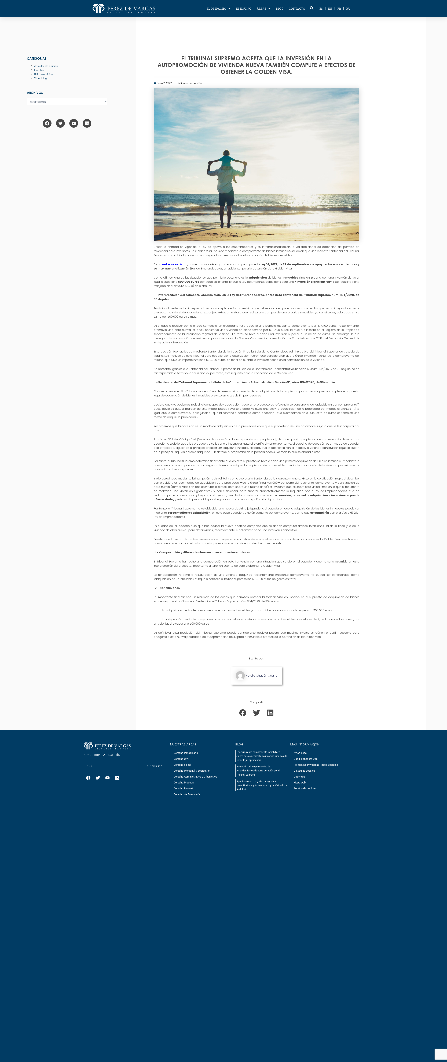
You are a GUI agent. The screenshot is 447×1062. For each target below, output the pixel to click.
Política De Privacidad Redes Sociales (316, 764)
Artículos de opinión (190, 83)
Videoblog (40, 78)
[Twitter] (60, 123)
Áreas (261, 8)
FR (339, 8)
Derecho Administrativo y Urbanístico (195, 776)
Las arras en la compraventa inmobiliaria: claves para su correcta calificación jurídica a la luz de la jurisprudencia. (261, 756)
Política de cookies (305, 788)
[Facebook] (47, 123)
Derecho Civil (181, 758)
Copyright (299, 776)
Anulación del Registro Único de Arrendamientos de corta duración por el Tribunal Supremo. (258, 770)
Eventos (38, 70)
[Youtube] (73, 123)
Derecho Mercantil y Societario (192, 770)
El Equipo (243, 8)
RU (348, 8)
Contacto (297, 8)
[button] (243, 713)
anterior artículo (174, 264)
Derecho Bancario (184, 788)
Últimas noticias (43, 74)
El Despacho (216, 8)
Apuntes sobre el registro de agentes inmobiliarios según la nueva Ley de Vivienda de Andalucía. (261, 785)
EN (330, 8)
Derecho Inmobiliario (186, 753)
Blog (280, 8)
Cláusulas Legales (304, 770)
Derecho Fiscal (182, 764)
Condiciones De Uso (306, 758)
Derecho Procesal (184, 782)
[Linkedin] (87, 123)
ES (321, 8)
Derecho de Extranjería (187, 794)
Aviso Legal (300, 753)
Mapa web (300, 782)
